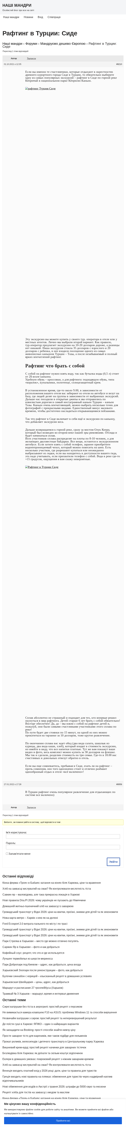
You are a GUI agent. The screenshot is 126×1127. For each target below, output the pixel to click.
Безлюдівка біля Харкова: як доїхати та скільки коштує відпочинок (42, 1053)
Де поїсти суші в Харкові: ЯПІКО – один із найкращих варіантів (40, 1024)
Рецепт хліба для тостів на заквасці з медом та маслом (35, 1092)
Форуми (31, 43)
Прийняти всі (63, 1120)
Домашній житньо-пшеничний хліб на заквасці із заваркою (38, 906)
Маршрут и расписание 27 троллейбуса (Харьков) (32, 987)
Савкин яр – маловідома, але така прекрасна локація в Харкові (41, 894)
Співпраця (54, 17)
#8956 (119, 784)
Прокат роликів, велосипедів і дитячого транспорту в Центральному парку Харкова (53, 1041)
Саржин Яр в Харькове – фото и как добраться (31, 947)
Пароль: (11, 843)
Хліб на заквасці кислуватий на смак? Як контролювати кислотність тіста (46, 888)
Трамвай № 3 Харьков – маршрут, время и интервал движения (40, 993)
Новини (28, 17)
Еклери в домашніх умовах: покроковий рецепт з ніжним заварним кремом (48, 1059)
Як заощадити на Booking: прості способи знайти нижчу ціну (38, 1030)
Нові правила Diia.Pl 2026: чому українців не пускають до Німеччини (44, 900)
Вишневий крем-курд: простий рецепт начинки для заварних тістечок (44, 1047)
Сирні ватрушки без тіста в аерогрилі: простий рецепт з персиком (42, 1006)
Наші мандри (11, 17)
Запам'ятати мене (20, 853)
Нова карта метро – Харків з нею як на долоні (30, 917)
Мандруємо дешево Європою (62, 43)
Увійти (113, 861)
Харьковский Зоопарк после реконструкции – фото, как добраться (42, 970)
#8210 (119, 64)
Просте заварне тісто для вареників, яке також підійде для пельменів (44, 1035)
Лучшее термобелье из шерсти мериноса (27, 958)
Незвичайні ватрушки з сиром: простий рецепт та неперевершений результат (49, 1018)
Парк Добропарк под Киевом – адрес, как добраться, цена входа (41, 964)
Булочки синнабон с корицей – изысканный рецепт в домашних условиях (47, 976)
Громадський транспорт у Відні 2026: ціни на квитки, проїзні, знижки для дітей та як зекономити (60, 912)
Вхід (40, 17)
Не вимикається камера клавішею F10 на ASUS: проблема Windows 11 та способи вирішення (59, 1012)
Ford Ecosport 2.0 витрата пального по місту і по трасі (34, 923)
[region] (63, 1113)
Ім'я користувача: (16, 832)
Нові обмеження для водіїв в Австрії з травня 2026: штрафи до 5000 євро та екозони (54, 1086)
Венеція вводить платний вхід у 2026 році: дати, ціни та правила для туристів (49, 1070)
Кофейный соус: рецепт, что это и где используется (33, 953)
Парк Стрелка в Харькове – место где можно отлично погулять (40, 941)
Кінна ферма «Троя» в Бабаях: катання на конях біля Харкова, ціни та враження (51, 882)
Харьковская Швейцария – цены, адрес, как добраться (35, 982)
